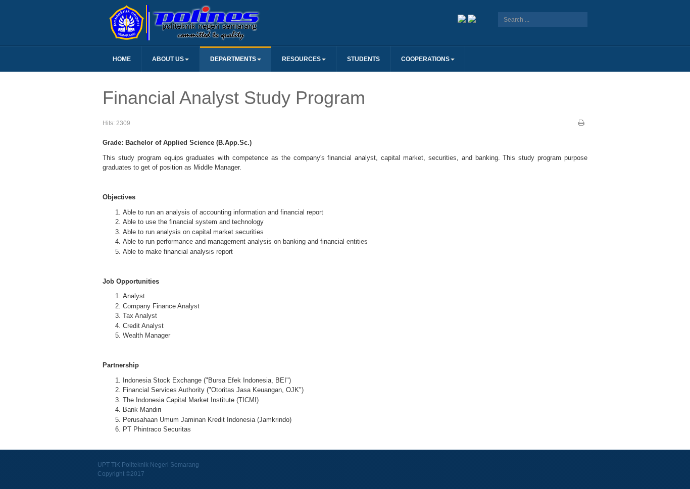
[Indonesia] (462, 18)
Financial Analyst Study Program (234, 97)
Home (122, 59)
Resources (301, 59)
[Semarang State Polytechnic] (224, 22)
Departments (233, 59)
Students (363, 59)
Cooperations (425, 59)
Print (581, 122)
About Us (168, 59)
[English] (472, 18)
